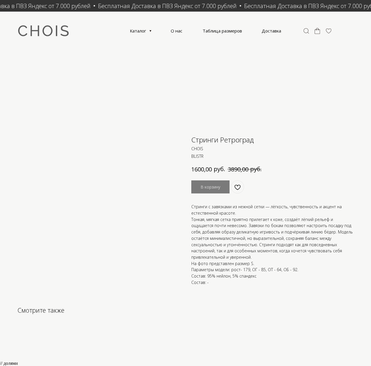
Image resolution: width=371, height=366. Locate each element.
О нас (176, 31)
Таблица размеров (222, 31)
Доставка (271, 31)
